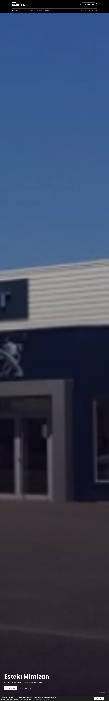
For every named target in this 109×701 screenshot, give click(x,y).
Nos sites (31, 10)
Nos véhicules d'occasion (27, 688)
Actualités (24, 10)
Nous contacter (10, 688)
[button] (16, 10)
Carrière (47, 10)
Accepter (99, 698)
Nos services (39, 10)
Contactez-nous (88, 4)
